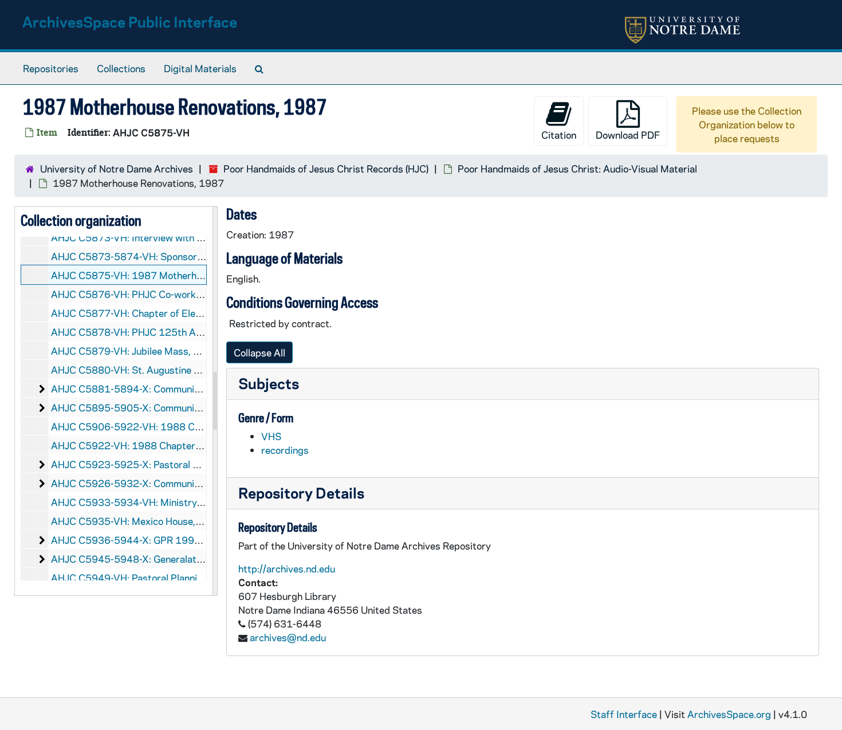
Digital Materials (200, 68)
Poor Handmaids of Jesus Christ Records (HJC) (325, 168)
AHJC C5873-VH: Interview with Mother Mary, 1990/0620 (181, 237)
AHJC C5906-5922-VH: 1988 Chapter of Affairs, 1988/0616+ (192, 426)
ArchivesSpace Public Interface (129, 21)
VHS (271, 436)
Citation (558, 134)
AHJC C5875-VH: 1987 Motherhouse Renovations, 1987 (177, 275)
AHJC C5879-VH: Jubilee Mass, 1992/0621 (149, 350)
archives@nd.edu (288, 637)
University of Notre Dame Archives (116, 168)
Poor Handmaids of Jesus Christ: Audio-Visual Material (577, 168)
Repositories (50, 68)
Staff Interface (624, 714)
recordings (285, 450)
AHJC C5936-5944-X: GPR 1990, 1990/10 (148, 539)
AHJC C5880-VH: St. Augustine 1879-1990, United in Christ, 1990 (201, 369)
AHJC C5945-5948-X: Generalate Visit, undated (158, 558)
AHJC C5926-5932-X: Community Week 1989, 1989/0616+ (186, 483)
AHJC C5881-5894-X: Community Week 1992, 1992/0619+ (186, 388)
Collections (121, 68)
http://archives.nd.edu (286, 568)
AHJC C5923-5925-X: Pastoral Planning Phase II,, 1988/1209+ (192, 464)
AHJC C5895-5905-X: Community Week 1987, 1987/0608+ (186, 407)
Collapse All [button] (259, 352)
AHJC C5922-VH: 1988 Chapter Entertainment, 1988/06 (179, 445)
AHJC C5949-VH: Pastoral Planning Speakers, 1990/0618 (180, 577)
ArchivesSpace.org (729, 714)
